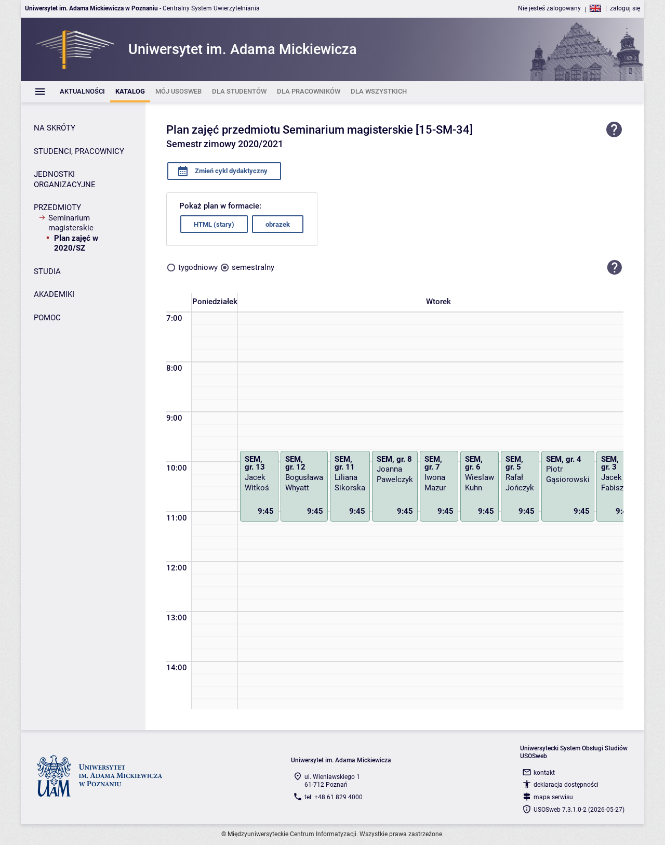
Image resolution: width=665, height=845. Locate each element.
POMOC (47, 317)
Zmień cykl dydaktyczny (230, 171)
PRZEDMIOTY (57, 207)
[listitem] (82, 91)
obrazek (277, 224)
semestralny (253, 267)
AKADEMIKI (54, 294)
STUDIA (47, 271)
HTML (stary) (214, 224)
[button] (614, 267)
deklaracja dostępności (566, 784)
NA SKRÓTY (54, 128)
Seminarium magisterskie (71, 223)
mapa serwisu (553, 797)
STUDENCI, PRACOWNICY (79, 151)
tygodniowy (198, 267)
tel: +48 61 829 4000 (333, 797)
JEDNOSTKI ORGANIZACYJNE (65, 179)
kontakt (544, 772)
